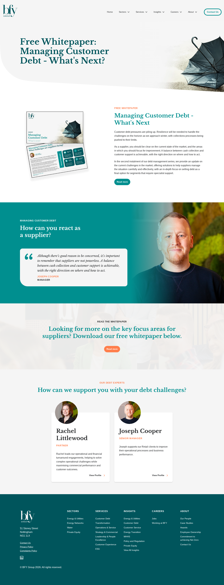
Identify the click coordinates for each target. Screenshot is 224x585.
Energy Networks (75, 523)
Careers (174, 12)
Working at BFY (159, 523)
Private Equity (73, 532)
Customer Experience (105, 544)
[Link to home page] (10, 10)
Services (140, 12)
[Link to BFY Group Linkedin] (21, 557)
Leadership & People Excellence (105, 538)
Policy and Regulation (134, 541)
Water (70, 527)
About (191, 12)
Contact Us (25, 543)
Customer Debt (102, 518)
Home (110, 12)
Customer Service (132, 527)
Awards (183, 527)
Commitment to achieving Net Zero (189, 538)
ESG (97, 549)
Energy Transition (132, 532)
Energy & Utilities (75, 518)
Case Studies (186, 523)
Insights (157, 12)
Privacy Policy (26, 547)
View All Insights (131, 550)
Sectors (122, 12)
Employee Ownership (190, 532)
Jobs (154, 518)
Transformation (102, 523)
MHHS (127, 536)
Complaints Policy (28, 550)
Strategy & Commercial (106, 532)
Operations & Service (105, 527)
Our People (185, 518)
